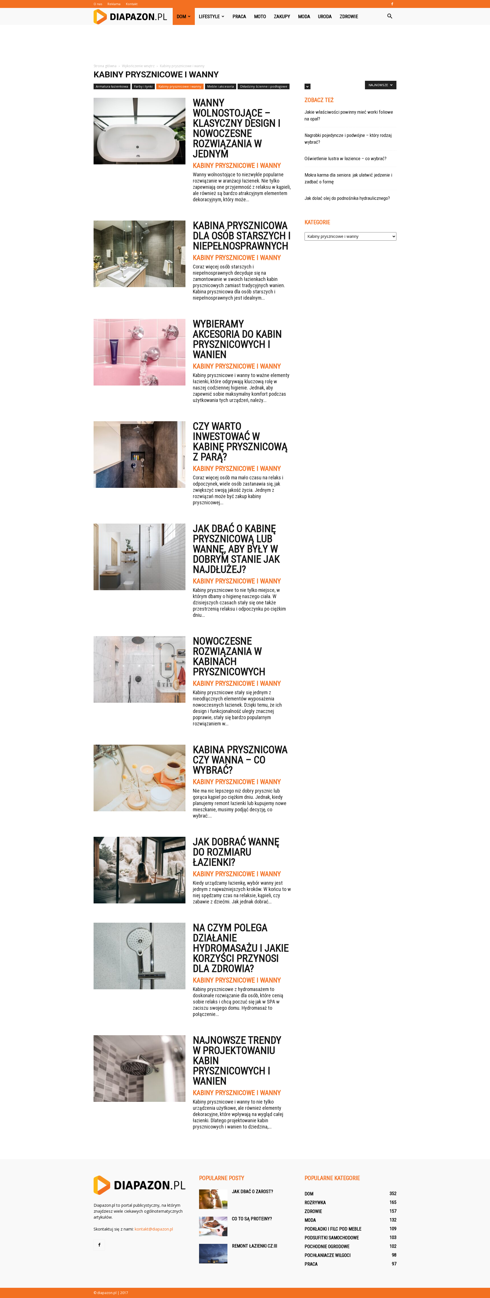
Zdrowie (349, 16)
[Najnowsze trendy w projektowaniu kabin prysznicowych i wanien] (139, 1068)
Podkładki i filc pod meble (333, 1229)
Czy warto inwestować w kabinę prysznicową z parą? (240, 441)
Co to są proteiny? (252, 1218)
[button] (389, 16)
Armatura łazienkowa (112, 86)
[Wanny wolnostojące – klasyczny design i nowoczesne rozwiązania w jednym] (139, 131)
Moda (304, 16)
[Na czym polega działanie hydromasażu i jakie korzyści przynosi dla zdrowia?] (139, 956)
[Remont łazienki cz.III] (213, 1253)
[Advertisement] (245, 44)
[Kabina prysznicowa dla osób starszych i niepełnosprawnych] (139, 254)
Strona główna (105, 65)
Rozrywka (315, 1202)
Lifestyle (209, 16)
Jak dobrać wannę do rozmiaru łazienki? (236, 852)
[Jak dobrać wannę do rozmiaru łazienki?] (139, 870)
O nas (98, 4)
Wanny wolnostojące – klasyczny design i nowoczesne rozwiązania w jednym (236, 128)
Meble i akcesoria (220, 86)
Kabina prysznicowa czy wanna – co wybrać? (240, 760)
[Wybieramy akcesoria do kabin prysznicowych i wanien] (139, 352)
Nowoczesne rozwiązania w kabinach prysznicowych (229, 656)
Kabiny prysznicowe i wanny (180, 86)
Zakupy (282, 16)
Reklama (114, 4)
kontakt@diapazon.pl (154, 1229)
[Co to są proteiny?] (213, 1226)
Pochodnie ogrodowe (327, 1246)
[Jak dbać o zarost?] (213, 1199)
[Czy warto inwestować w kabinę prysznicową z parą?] (139, 454)
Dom (181, 16)
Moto (260, 16)
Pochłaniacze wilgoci (327, 1255)
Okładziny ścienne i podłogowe (263, 86)
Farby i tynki (143, 86)
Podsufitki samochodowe (332, 1237)
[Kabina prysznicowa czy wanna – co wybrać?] (139, 778)
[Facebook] (392, 4)
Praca (239, 16)
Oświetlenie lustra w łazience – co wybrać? (345, 158)
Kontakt (132, 4)
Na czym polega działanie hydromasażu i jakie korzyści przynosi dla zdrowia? (241, 948)
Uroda (325, 16)
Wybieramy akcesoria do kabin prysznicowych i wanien (237, 339)
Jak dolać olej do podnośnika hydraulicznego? (347, 198)
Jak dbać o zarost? (252, 1191)
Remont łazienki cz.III (254, 1246)
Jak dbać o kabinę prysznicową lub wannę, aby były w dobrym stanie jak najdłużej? (236, 549)
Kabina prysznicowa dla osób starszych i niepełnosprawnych (242, 236)
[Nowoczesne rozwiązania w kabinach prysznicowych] (139, 669)
